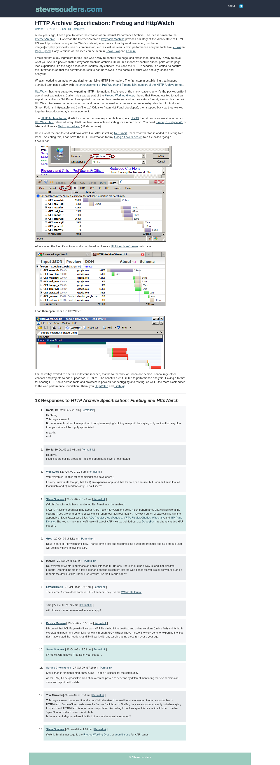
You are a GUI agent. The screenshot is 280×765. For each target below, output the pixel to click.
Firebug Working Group (119, 95)
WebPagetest (114, 517)
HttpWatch (41, 91)
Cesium (131, 51)
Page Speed (43, 51)
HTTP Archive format (54, 118)
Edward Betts (54, 586)
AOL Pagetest (97, 517)
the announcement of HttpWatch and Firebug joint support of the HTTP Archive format (129, 84)
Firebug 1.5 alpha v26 (169, 122)
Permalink (88, 410)
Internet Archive (45, 39)
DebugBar (148, 521)
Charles (146, 517)
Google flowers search (128, 137)
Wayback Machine (112, 39)
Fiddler (136, 517)
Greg (49, 538)
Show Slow (113, 51)
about (231, 5)
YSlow (177, 47)
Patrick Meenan (56, 623)
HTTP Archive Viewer (124, 246)
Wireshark (158, 517)
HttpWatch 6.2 (44, 122)
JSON (135, 118)
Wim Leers (53, 471)
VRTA (127, 517)
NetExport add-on (69, 126)
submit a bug (122, 734)
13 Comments (76, 29)
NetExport (120, 133)
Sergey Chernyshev (58, 667)
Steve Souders (55, 499)
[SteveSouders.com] (69, 9)
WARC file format (131, 592)
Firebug (119, 386)
